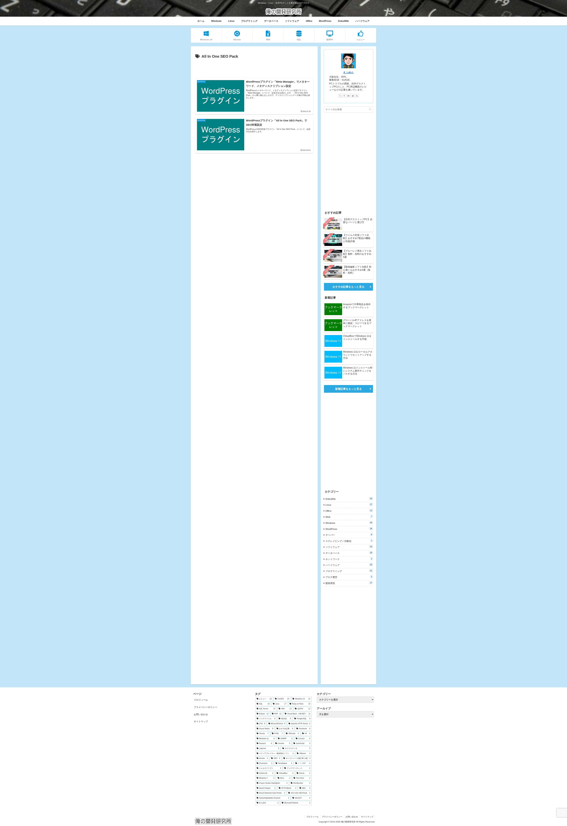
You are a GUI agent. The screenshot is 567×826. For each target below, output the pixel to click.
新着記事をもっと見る (348, 388)
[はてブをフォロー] (348, 96)
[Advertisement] (254, 68)
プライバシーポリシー (205, 707)
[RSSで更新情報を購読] (357, 96)
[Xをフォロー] (340, 96)
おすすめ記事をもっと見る (348, 286)
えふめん (348, 72)
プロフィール (201, 700)
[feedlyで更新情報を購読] (353, 96)
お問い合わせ (201, 714)
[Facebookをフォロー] (344, 96)
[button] (370, 109)
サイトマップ (201, 721)
